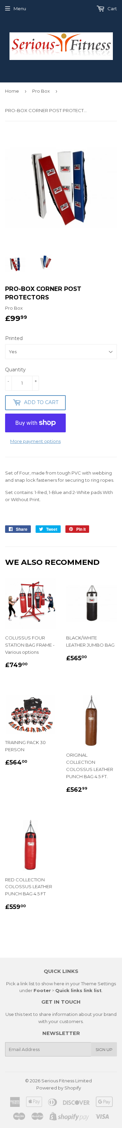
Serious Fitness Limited (66, 1080)
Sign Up (104, 1049)
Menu (20, 8)
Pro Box (41, 91)
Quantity (15, 370)
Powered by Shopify (58, 1088)
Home (12, 91)
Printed (14, 338)
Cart (111, 8)
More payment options (35, 441)
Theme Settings (98, 983)
